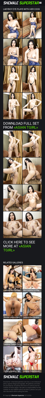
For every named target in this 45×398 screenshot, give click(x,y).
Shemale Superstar (17, 395)
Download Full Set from (21, 125)
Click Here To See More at (19, 246)
